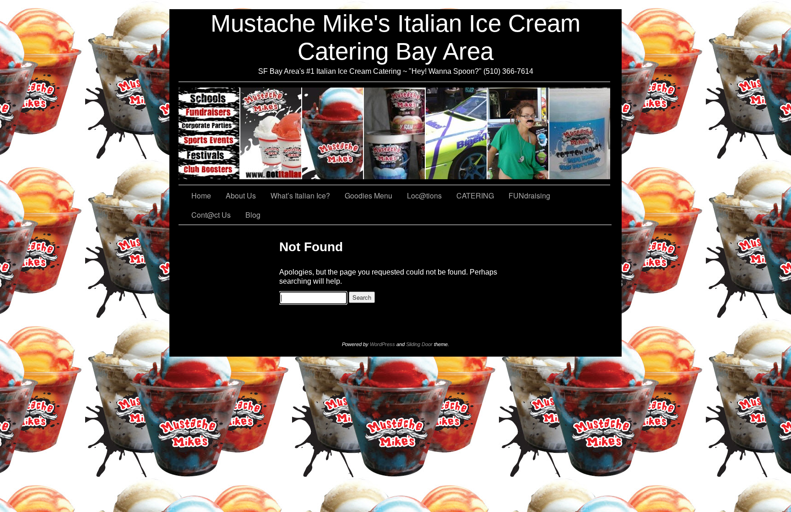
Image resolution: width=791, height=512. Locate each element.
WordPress (382, 344)
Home (201, 195)
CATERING (209, 133)
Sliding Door (419, 344)
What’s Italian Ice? (333, 133)
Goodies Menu (395, 133)
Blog (252, 214)
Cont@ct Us (579, 133)
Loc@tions (457, 133)
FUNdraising (518, 133)
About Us (271, 133)
